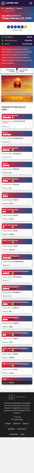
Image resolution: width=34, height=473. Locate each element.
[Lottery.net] (9, 4)
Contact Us (16, 423)
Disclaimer (11, 429)
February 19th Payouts (10, 70)
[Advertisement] (17, 455)
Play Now (17, 98)
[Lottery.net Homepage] (2, 8)
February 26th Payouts (23, 70)
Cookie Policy (14, 434)
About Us (26, 423)
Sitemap (8, 423)
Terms (22, 434)
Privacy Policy (21, 429)
